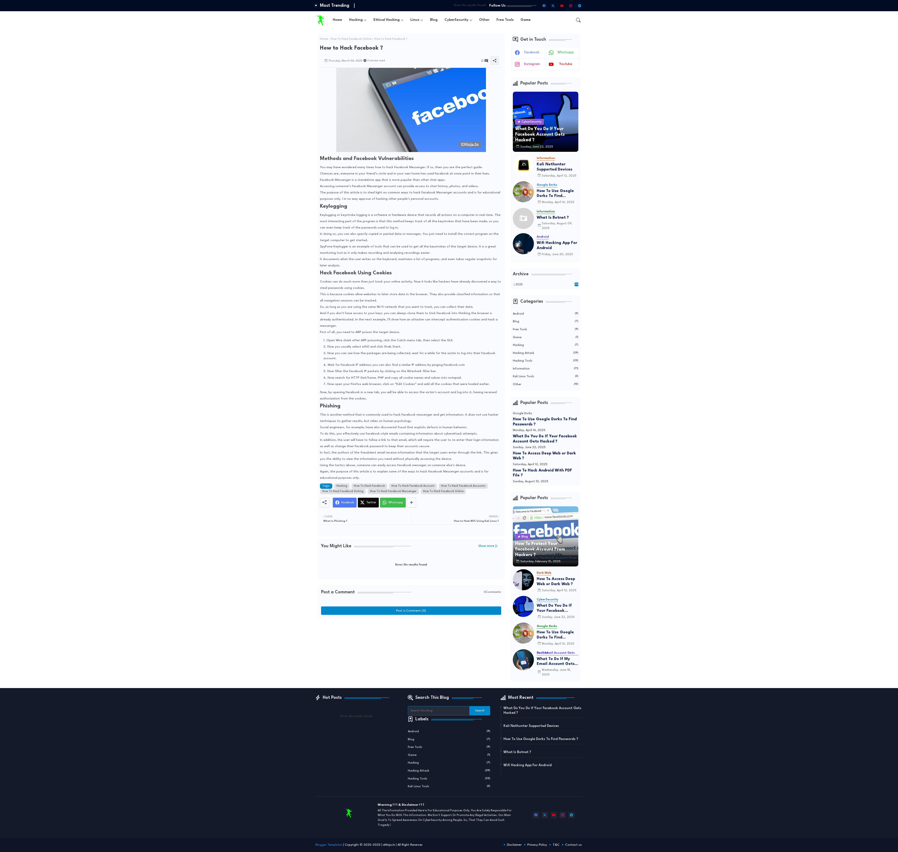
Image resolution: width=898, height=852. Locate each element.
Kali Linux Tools (545, 376)
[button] (578, 20)
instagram (532, 64)
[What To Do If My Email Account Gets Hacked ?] (523, 659)
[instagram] (571, 5)
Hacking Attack (545, 353)
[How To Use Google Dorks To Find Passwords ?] (523, 191)
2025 (546, 284)
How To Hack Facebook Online (351, 39)
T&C (556, 844)
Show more (486, 545)
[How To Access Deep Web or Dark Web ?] (523, 579)
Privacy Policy (537, 844)
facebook (531, 52)
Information (545, 368)
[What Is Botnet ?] (523, 218)
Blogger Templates (328, 844)
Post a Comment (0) (411, 610)
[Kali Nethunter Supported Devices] (523, 165)
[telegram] (579, 5)
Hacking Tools (545, 360)
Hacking (356, 20)
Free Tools (505, 20)
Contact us (573, 844)
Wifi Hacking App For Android (557, 245)
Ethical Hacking (386, 20)
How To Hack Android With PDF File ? (542, 473)
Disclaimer (514, 844)
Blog (434, 20)
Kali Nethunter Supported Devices (554, 166)
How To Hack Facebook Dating (342, 491)
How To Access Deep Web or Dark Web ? (544, 455)
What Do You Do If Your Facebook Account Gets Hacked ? (545, 438)
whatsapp (566, 52)
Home (337, 20)
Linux (414, 20)
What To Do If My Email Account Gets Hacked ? (556, 662)
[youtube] (562, 5)
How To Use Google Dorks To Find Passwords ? (555, 194)
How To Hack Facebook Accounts (463, 486)
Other (484, 20)
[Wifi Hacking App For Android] (523, 243)
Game (526, 20)
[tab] (337, 20)
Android (545, 313)
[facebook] (544, 5)
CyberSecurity (456, 20)
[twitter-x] (553, 5)
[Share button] (411, 503)
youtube (565, 64)
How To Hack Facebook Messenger (393, 491)
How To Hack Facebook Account (413, 486)
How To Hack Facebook (369, 486)
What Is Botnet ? (553, 218)
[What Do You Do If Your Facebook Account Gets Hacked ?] (523, 606)
